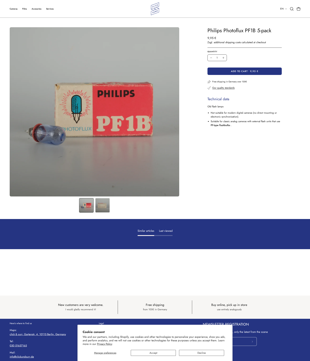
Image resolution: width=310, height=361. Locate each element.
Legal (101, 323)
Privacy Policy (104, 344)
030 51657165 (18, 345)
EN (282, 8)
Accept (153, 353)
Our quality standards (223, 88)
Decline (201, 353)
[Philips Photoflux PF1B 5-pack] (86, 205)
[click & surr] (155, 8)
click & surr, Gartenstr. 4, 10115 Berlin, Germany (38, 334)
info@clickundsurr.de (22, 357)
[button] (50, 9)
